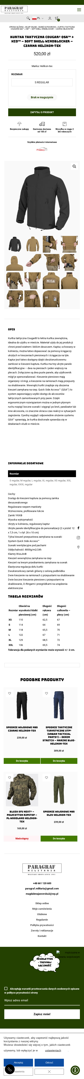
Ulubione (42, 914)
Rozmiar (16, 74)
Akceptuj (18, 1062)
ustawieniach (53, 1050)
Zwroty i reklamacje (42, 930)
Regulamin (42, 919)
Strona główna (16, 27)
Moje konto (50, 18)
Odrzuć (49, 1062)
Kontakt (42, 936)
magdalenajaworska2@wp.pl (42, 893)
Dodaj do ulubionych (9, 693)
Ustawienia (18, 1071)
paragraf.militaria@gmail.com (42, 888)
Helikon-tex (46, 66)
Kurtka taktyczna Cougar (21, 338)
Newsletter (46, 19)
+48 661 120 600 (10, 1069)
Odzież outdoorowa (47, 27)
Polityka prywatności (42, 925)
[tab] (42, 596)
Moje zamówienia (42, 908)
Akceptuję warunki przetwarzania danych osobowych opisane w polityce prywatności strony (41, 990)
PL (38, 18)
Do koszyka (22, 761)
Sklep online (31, 27)
